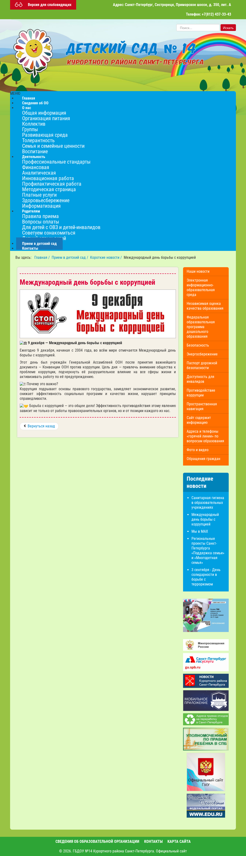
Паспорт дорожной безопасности (202, 365)
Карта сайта (179, 841)
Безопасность (198, 345)
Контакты (30, 248)
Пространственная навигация (202, 406)
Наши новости (198, 271)
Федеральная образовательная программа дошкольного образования (201, 327)
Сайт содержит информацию (199, 420)
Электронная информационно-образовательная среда (201, 287)
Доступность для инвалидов (200, 379)
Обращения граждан (203, 458)
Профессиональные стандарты (56, 162)
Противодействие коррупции (201, 392)
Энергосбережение (202, 354)
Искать (228, 27)
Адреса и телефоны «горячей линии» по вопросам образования (205, 436)
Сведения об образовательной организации (97, 841)
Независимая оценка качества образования (205, 306)
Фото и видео (198, 450)
